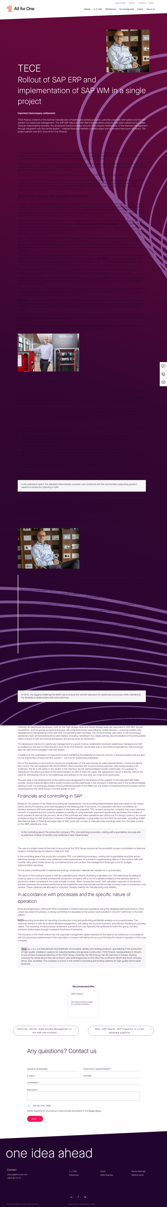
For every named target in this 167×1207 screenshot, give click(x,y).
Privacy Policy (95, 1111)
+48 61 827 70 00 (14, 1178)
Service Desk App (138, 1171)
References (74, 1175)
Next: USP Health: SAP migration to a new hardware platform (119, 1031)
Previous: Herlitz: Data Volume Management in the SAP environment (45, 1031)
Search (143, 3)
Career (103, 1171)
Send (33, 1119)
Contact (132, 3)
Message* (32, 1090)
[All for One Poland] (20, 9)
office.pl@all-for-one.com (17, 1174)
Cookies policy (84, 1204)
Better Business (106, 1175)
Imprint (92, 1204)
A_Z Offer (73, 1171)
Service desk (121, 3)
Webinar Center (138, 1175)
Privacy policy (73, 1204)
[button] (83, 1105)
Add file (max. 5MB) (42, 1105)
